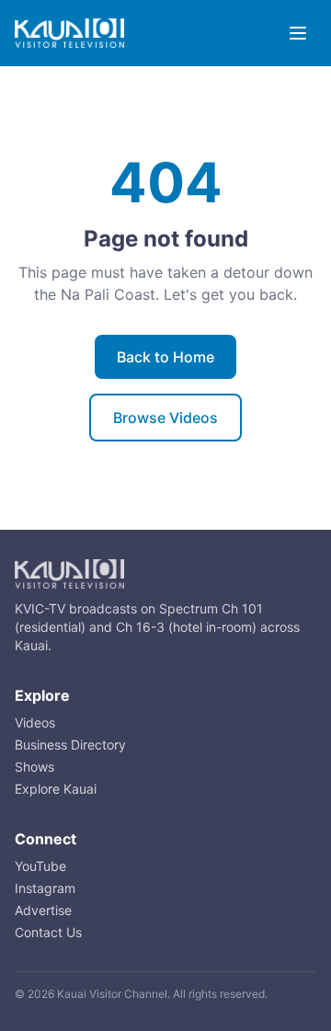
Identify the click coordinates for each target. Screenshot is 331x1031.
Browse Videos (165, 417)
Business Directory (70, 744)
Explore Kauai (56, 788)
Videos (35, 722)
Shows (34, 766)
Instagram (45, 888)
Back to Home (165, 357)
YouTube (40, 866)
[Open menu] (298, 33)
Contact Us (48, 932)
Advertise (43, 910)
